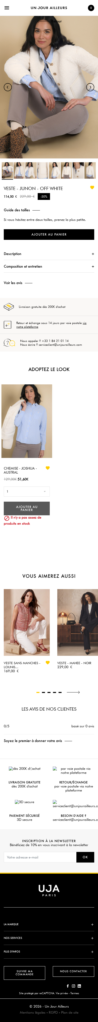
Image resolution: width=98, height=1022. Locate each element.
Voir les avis (13, 282)
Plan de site (69, 1012)
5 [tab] (60, 692)
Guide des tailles (17, 210)
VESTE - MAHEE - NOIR (74, 663)
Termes (74, 993)
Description (12, 253)
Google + (79, 986)
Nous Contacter (73, 971)
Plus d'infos (12, 951)
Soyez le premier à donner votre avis (33, 740)
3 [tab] (49, 692)
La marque (11, 924)
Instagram (73, 986)
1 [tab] (37, 692)
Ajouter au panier (49, 234)
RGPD (53, 1012)
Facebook (67, 986)
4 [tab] (54, 692)
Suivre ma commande (25, 973)
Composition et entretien (23, 266)
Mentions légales (32, 1012)
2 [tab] (43, 692)
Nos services (13, 938)
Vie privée (62, 993)
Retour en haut (95, 947)
